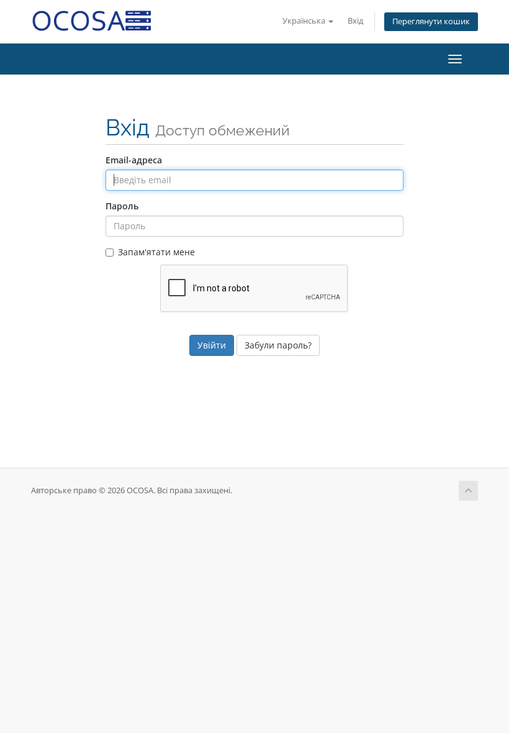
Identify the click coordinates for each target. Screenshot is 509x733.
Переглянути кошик (431, 21)
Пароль (122, 206)
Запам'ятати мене (156, 252)
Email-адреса (134, 160)
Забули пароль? (278, 345)
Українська (304, 21)
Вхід (355, 21)
